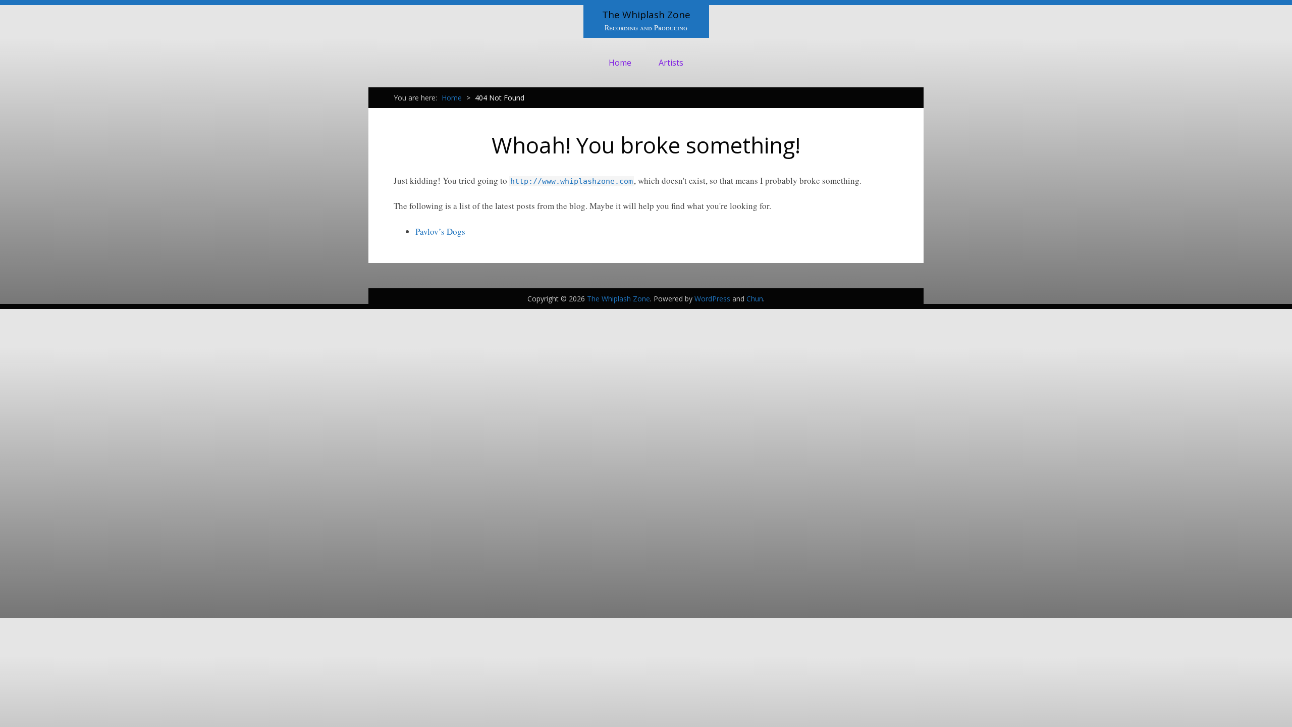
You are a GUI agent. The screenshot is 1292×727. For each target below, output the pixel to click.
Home (620, 62)
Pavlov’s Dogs (440, 231)
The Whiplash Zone (646, 14)
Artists (671, 62)
